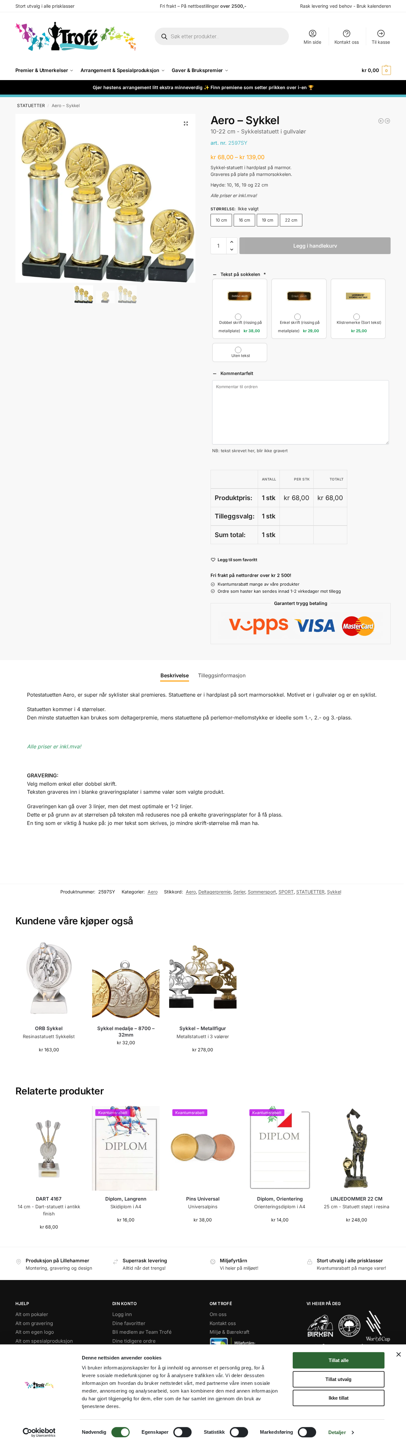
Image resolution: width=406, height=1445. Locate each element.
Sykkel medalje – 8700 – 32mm (126, 1031)
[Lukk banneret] (398, 1354)
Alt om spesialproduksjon (44, 1341)
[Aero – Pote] (381, 121)
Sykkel (334, 891)
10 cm (221, 220)
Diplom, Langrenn (125, 1199)
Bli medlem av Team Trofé (142, 1332)
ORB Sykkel (49, 1028)
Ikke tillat (339, 1398)
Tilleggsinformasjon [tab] (222, 675)
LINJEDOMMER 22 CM (357, 1199)
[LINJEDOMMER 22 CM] (357, 1148)
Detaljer (337, 1432)
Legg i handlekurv (315, 245)
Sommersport (262, 891)
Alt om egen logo (34, 1332)
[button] (376, 70)
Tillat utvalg (338, 1379)
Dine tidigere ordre (134, 1341)
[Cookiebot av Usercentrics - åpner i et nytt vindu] (39, 1432)
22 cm (291, 220)
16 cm (244, 220)
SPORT (286, 891)
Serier (239, 891)
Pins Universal (203, 1199)
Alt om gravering (34, 1323)
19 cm (267, 220)
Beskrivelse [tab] (174, 675)
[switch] (182, 1432)
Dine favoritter (128, 1323)
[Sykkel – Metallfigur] (203, 978)
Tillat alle (339, 1360)
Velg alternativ (126, 1056)
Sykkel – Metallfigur (202, 1028)
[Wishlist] (73, 945)
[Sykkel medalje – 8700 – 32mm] (126, 978)
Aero (153, 891)
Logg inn (122, 1314)
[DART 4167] (49, 1148)
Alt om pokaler (31, 1314)
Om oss (218, 1314)
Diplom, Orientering (280, 1199)
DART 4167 (49, 1199)
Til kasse (381, 42)
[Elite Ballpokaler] (387, 121)
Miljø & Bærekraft (229, 1332)
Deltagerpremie (214, 891)
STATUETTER (31, 105)
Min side (312, 42)
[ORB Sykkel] (49, 978)
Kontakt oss (346, 42)
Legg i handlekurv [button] (49, 1063)
